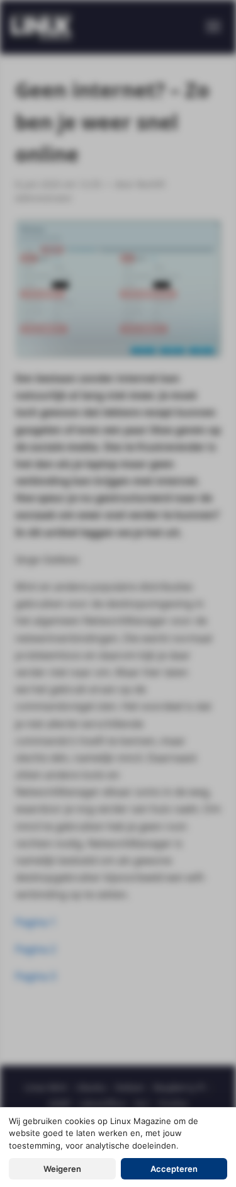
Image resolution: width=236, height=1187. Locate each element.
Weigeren (62, 1169)
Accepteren (174, 1169)
